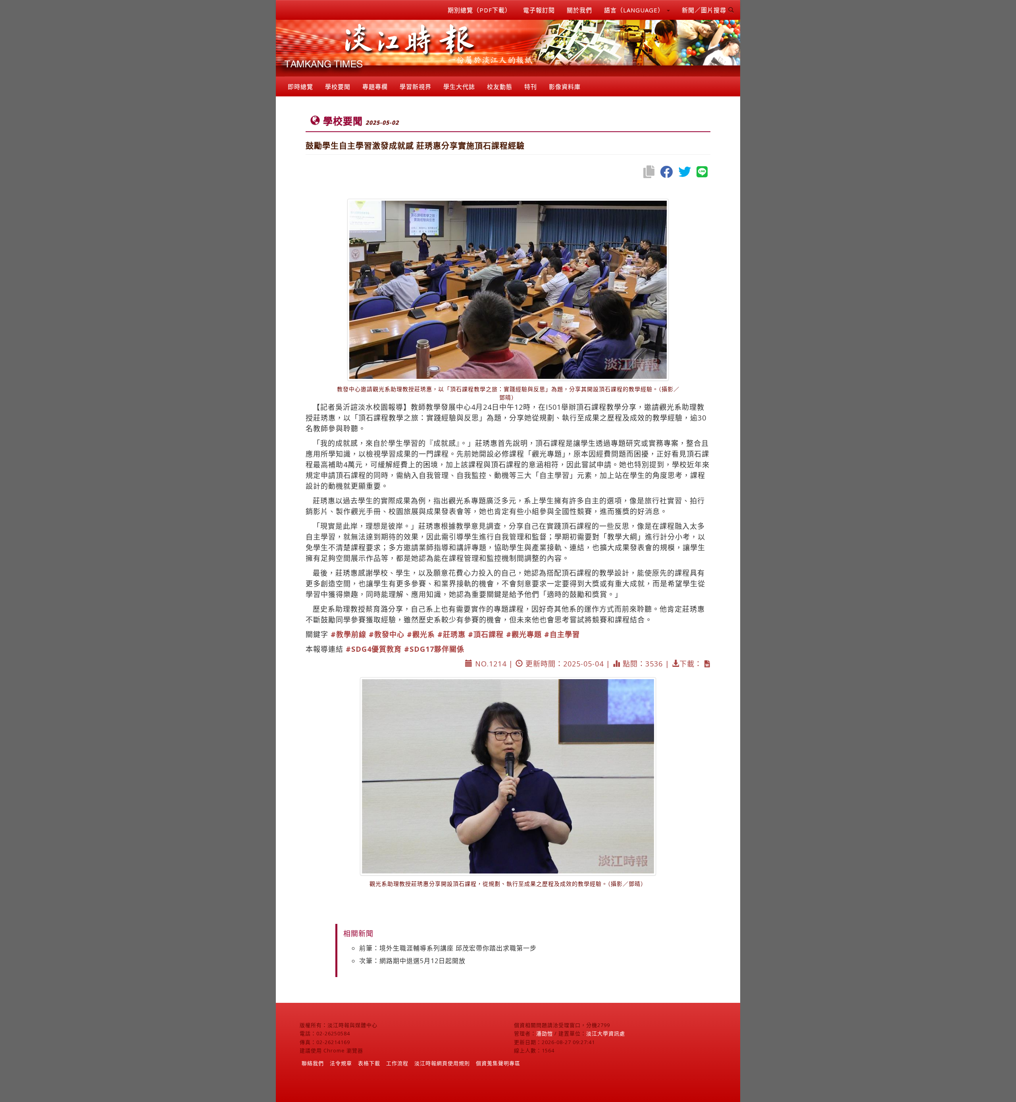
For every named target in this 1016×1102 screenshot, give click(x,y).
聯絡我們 (313, 1063)
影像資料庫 (565, 86)
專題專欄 (375, 86)
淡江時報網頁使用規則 (442, 1063)
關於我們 (579, 10)
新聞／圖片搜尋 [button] (705, 10)
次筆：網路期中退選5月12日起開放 (412, 960)
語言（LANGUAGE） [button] (635, 10)
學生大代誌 (459, 86)
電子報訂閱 (539, 10)
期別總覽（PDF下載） (479, 10)
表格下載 (369, 1063)
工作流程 (397, 1063)
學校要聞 (337, 86)
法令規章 (341, 1063)
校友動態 (499, 86)
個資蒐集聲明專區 (498, 1063)
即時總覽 (300, 86)
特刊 (530, 86)
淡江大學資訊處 (605, 1033)
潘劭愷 (544, 1033)
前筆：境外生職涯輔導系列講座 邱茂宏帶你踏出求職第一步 (448, 948)
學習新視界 (415, 86)
